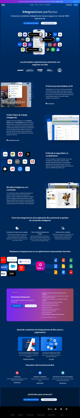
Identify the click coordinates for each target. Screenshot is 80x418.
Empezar (75, 4)
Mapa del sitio (20, 414)
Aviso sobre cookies (51, 414)
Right (76, 1)
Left (74, 1)
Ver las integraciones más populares (31, 23)
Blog (55, 409)
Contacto (41, 4)
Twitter (61, 409)
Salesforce (29, 120)
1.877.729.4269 (47, 4)
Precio (36, 4)
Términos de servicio (30, 414)
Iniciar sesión (69, 4)
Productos (32, 4)
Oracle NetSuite (19, 122)
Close (78, 1)
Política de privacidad (40, 414)
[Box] (3, 5)
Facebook (66, 409)
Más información (60, 2)
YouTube (50, 409)
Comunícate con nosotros (49, 23)
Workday (9, 122)
